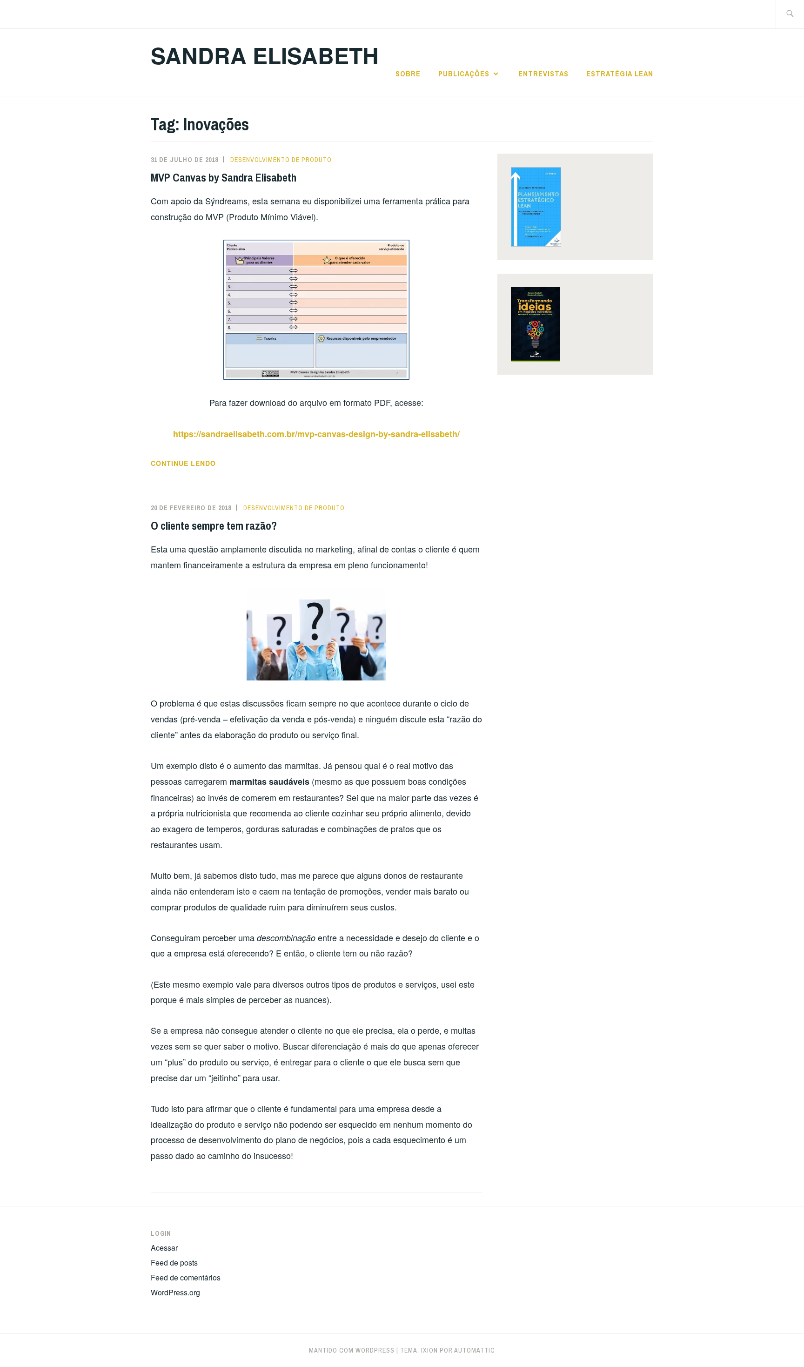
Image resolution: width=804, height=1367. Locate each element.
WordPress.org (175, 1292)
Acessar (164, 1247)
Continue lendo (206, 463)
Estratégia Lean (619, 73)
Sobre (408, 73)
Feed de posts (174, 1262)
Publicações (463, 73)
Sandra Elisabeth (265, 55)
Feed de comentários (186, 1277)
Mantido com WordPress (352, 1350)
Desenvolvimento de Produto (281, 159)
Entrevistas (543, 73)
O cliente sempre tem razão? (214, 525)
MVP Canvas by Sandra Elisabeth (223, 177)
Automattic (474, 1350)
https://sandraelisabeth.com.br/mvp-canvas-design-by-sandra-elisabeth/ (316, 434)
